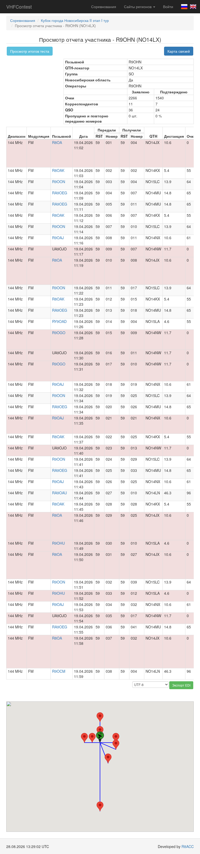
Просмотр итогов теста (29, 51)
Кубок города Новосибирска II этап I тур (75, 20)
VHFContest (19, 6)
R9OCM (58, 671)
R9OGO (58, 332)
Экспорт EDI (181, 685)
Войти (168, 6)
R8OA (57, 142)
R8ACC (188, 846)
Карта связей (178, 51)
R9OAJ (58, 237)
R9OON (58, 181)
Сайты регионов (138, 6)
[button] (84, 738)
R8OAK (58, 170)
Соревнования (103, 6)
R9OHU (58, 543)
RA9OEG (59, 192)
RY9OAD (59, 321)
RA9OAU (59, 492)
